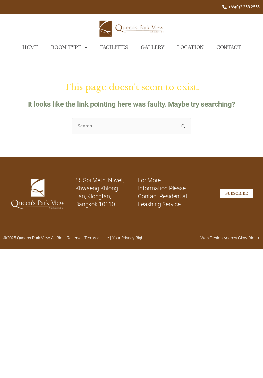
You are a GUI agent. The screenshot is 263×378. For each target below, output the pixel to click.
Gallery (152, 47)
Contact (228, 47)
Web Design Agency (218, 237)
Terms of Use (97, 237)
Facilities (114, 47)
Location (190, 47)
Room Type (66, 47)
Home (30, 47)
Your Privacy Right (128, 237)
